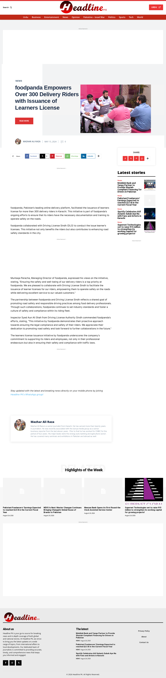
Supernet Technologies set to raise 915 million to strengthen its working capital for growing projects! (129, 229)
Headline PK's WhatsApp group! (27, 394)
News (18, 81)
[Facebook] (125, 158)
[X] (130, 158)
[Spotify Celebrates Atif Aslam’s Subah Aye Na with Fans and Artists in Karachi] (149, 213)
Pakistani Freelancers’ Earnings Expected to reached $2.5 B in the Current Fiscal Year (129, 201)
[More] (98, 156)
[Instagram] (12, 663)
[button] (8, 7)
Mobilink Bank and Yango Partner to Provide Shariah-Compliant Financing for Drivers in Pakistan (130, 187)
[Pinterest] (136, 158)
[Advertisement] (83, 47)
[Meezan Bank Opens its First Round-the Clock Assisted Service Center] (103, 491)
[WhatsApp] (142, 158)
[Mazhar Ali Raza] (19, 141)
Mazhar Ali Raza (31, 141)
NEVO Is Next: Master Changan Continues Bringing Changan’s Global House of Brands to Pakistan (63, 509)
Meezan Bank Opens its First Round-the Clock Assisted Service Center (102, 508)
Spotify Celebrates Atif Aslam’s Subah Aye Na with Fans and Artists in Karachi (129, 214)
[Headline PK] (83, 7)
